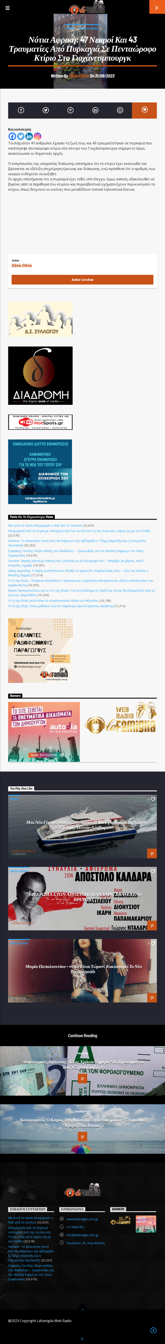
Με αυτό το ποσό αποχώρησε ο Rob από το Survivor (45, 525)
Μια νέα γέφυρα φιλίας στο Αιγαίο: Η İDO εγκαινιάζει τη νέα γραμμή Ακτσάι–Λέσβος (83, 824)
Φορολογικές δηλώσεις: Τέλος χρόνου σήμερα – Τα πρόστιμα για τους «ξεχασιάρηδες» (83, 1064)
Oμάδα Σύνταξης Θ (23, 851)
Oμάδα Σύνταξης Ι (22, 923)
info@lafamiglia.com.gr (82, 1235)
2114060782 (75, 1227)
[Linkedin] (29, 136)
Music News (19, 871)
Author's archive (82, 279)
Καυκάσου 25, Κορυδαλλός (86, 1243)
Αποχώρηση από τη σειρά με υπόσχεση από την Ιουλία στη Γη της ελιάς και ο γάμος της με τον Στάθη (79, 531)
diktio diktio (79, 75)
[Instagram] (37, 136)
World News (88, 28)
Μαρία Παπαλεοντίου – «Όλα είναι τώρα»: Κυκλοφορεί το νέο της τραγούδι (83, 968)
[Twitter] (20, 136)
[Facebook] (12, 136)
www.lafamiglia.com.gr (82, 1219)
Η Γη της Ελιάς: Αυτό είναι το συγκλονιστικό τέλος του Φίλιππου (53, 601)
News (71, 28)
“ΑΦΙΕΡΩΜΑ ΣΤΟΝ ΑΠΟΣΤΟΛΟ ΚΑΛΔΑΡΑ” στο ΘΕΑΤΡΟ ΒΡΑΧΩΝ (83, 896)
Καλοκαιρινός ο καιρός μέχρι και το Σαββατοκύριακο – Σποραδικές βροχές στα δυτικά (83, 1122)
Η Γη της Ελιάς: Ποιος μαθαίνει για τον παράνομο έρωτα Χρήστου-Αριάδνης (60, 606)
